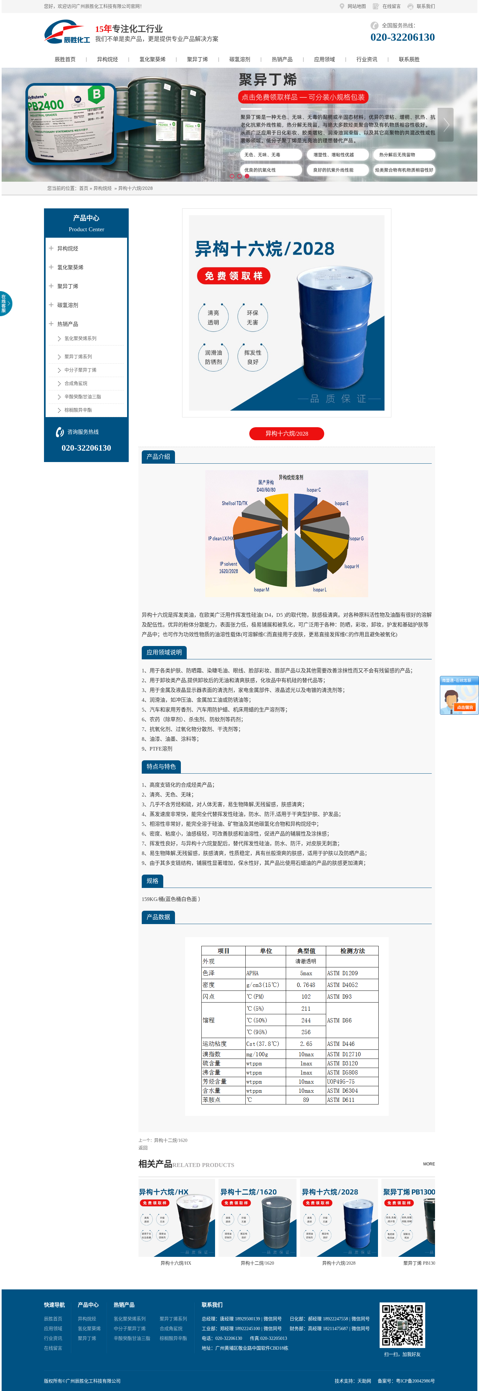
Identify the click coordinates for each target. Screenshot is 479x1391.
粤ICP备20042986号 (415, 1381)
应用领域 (324, 59)
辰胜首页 (65, 59)
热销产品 (282, 59)
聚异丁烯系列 (78, 356)
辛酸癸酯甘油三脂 (83, 396)
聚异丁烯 (197, 59)
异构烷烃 (107, 59)
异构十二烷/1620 (170, 1140)
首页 (83, 188)
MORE (429, 1164)
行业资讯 (366, 59)
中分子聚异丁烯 (80, 370)
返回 (143, 1147)
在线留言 (392, 6)
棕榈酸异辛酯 (78, 410)
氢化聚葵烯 (152, 59)
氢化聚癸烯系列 (80, 338)
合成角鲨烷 (76, 383)
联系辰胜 (409, 59)
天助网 (364, 1381)
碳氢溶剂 (239, 59)
